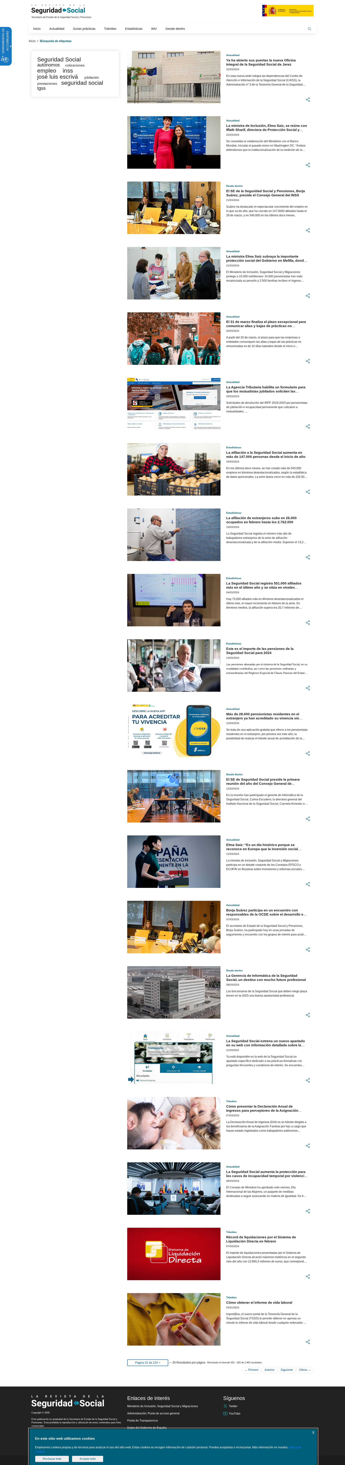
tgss (41, 88)
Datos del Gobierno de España (147, 1427)
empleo (46, 70)
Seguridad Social (59, 59)
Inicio (32, 41)
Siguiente (287, 1369)
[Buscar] (309, 29)
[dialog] (173, 1447)
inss (68, 70)
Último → (305, 1369)
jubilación (91, 77)
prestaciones (47, 84)
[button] (308, 100)
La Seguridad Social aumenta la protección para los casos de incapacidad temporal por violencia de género (266, 1176)
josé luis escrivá (57, 76)
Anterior (269, 1369)
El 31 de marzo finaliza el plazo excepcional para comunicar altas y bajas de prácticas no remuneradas (266, 326)
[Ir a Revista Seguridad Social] (64, 9)
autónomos (48, 64)
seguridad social (82, 83)
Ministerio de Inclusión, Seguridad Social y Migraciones (162, 1406)
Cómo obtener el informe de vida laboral (259, 1302)
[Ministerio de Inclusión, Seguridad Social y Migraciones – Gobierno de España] (288, 10)
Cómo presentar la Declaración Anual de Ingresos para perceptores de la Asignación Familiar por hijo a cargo (262, 1110)
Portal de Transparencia (142, 1420)
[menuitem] (37, 28)
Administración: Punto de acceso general (153, 1413)
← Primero (251, 1369)
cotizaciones (75, 65)
